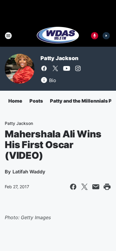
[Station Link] (58, 35)
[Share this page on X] (84, 187)
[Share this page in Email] (96, 187)
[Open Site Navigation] (8, 35)
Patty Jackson (59, 58)
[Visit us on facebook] (44, 68)
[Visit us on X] (55, 68)
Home (15, 101)
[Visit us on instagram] (77, 68)
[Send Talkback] (94, 35)
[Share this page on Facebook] (73, 187)
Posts (36, 101)
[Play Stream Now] (106, 35)
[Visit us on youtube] (66, 68)
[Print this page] (107, 187)
